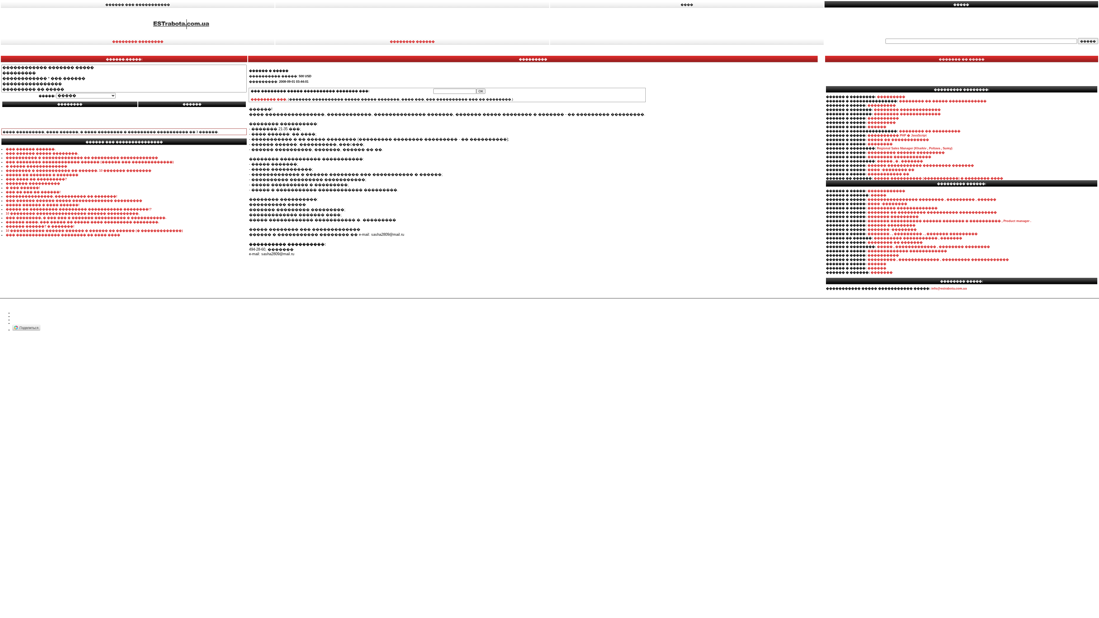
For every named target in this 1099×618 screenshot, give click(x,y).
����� (878, 195)
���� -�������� (887, 203)
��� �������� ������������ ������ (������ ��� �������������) (90, 162)
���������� (883, 118)
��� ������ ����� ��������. (42, 153)
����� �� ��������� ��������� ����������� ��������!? (79, 209)
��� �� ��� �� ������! (33, 192)
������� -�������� (892, 229)
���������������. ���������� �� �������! (61, 196)
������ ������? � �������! (40, 226)
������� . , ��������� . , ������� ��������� (922, 233)
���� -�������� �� (890, 169)
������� (882, 272)
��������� (891, 96)
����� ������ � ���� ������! (43, 205)
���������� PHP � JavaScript (897, 135)
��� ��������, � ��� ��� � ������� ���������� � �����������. (86, 217)
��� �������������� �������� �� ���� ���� (63, 235)
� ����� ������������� (36, 166)
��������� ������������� (902, 208)
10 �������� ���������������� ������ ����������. (72, 213)
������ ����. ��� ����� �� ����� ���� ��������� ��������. (82, 222)
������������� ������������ (907, 251)
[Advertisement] (731, 23)
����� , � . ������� (900, 161)
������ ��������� (891, 225)
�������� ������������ (899, 157)
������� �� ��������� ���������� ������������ (932, 212)
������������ (886, 191)
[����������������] (124, 84)
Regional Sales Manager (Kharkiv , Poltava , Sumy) (914, 148)
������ (876, 126)
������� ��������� (893, 216)
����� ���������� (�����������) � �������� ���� (938, 178)
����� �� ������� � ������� (42, 175)
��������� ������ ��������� (906, 152)
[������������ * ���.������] (124, 78)
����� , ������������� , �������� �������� (933, 246)
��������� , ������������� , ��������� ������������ (938, 259)
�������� (880, 144)
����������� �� (888, 174)
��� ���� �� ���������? (36, 179)
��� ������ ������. (31, 149)
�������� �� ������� (895, 242)
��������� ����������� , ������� (918, 238)
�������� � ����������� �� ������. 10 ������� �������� (78, 170)
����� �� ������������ (898, 139)
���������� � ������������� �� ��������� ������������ (82, 157)
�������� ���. (269, 99)
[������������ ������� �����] (124, 67)
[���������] (124, 73)
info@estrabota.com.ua (949, 288)
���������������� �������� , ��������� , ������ (931, 199)
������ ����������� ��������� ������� (920, 165)
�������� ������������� (907, 109)
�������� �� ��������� (929, 131)
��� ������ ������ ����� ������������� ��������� (74, 200)
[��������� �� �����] (124, 89)
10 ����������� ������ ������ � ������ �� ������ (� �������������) (94, 230)
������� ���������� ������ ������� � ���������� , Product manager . (949, 221)
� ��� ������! (23, 187)
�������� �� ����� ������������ (943, 101)
